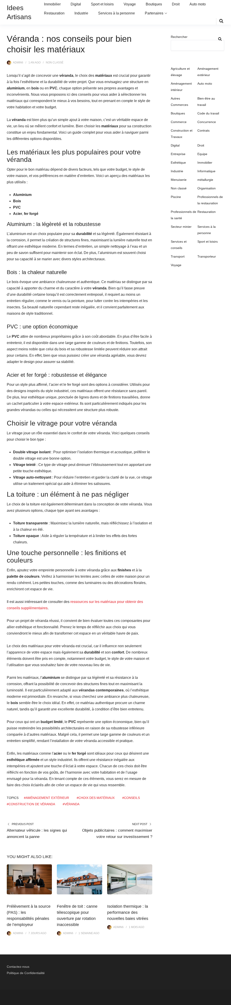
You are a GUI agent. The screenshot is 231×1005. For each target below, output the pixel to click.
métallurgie (205, 179)
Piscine (176, 197)
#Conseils (131, 798)
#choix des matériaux (96, 798)
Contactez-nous (18, 966)
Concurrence (206, 122)
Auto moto (197, 4)
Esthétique (178, 162)
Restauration (54, 13)
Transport (178, 256)
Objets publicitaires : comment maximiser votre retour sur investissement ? (117, 833)
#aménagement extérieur (46, 798)
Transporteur (206, 256)
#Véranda (71, 804)
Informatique (206, 171)
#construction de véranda (31, 804)
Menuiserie (179, 179)
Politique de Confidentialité (26, 973)
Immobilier (52, 4)
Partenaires (154, 13)
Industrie (81, 13)
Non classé (54, 62)
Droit (176, 4)
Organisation (206, 188)
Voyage (130, 4)
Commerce (179, 122)
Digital (76, 4)
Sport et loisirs (102, 4)
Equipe (202, 154)
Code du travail (208, 113)
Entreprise (178, 154)
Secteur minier (181, 226)
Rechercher (179, 37)
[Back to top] (226, 1000)
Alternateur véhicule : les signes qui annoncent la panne (37, 833)
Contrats (203, 130)
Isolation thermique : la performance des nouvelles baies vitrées (127, 912)
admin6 (18, 62)
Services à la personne (116, 13)
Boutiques (154, 4)
